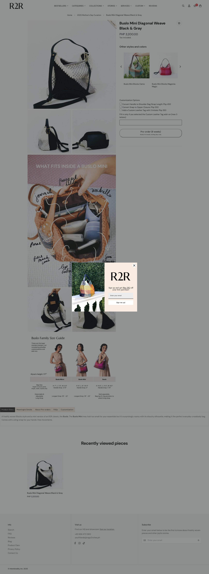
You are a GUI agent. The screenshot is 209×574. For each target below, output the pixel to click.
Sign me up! (120, 302)
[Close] (134, 265)
